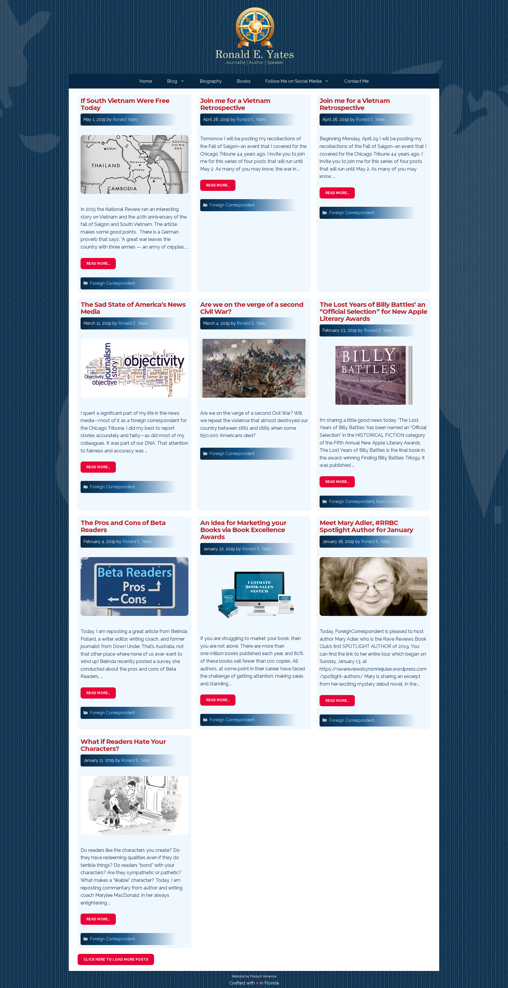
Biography (211, 81)
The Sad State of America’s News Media (133, 308)
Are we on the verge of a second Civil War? (251, 308)
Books (243, 81)
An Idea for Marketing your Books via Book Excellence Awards (243, 530)
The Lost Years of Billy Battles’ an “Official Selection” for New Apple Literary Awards (373, 312)
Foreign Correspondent (112, 283)
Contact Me (356, 81)
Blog (172, 81)
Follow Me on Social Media (293, 81)
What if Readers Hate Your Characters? (123, 745)
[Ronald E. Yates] (254, 36)
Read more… (98, 263)
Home (146, 81)
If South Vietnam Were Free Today (125, 104)
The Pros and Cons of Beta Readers (123, 526)
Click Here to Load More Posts (115, 959)
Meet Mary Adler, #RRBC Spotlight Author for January (366, 526)
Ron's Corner (388, 501)
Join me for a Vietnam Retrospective (235, 104)
